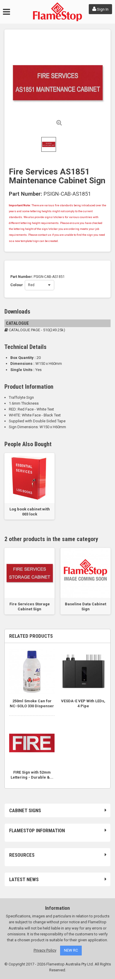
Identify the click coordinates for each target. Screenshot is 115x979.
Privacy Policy (45, 950)
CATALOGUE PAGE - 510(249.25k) (36, 330)
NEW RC (71, 950)
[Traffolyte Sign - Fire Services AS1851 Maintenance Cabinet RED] (48, 144)
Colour (17, 285)
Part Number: (25, 194)
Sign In (102, 9)
